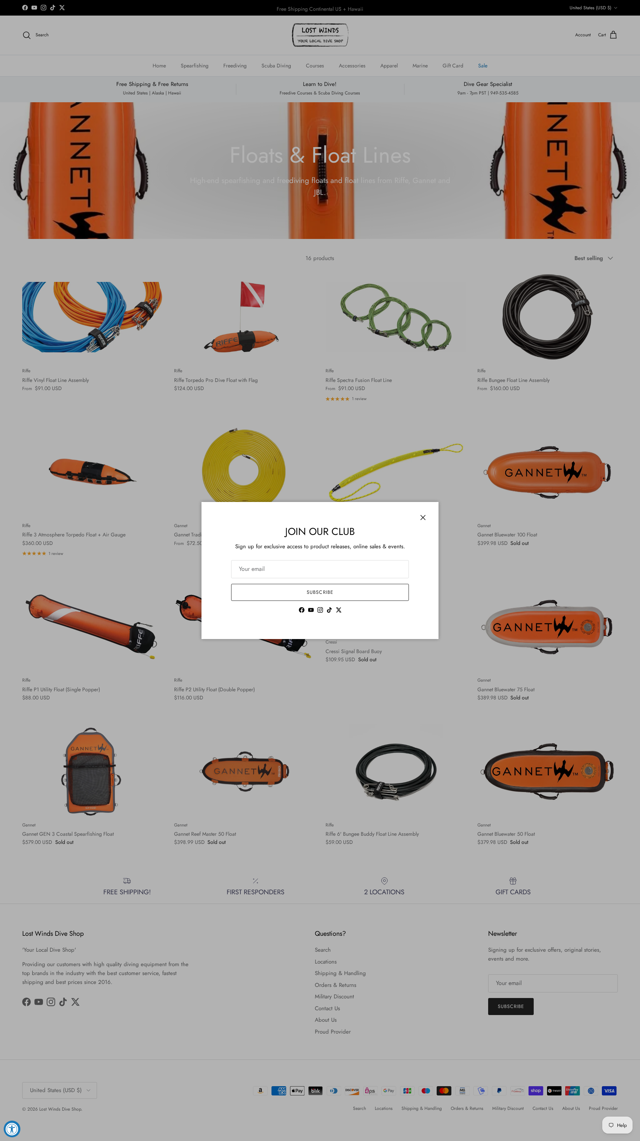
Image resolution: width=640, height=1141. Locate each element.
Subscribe (320, 592)
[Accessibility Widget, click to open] (12, 1129)
